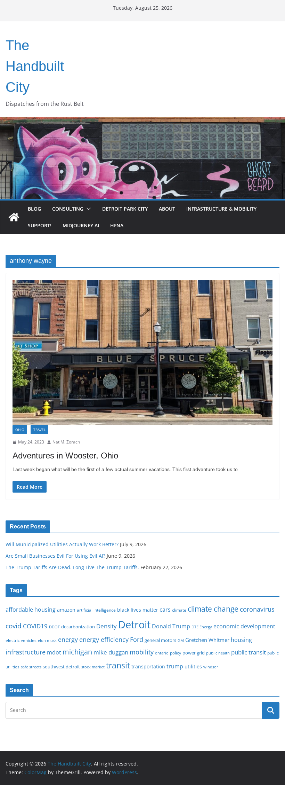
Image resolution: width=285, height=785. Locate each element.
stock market (93, 666)
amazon (66, 609)
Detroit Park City (125, 208)
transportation (148, 666)
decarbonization (78, 626)
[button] (87, 209)
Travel (39, 429)
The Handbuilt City (35, 66)
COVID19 (35, 626)
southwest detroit (61, 667)
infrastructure (26, 652)
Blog (34, 208)
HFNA (116, 225)
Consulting (67, 208)
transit (118, 665)
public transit (248, 652)
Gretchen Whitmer (207, 639)
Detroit (134, 624)
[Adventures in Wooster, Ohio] (142, 352)
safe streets (31, 666)
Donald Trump (171, 626)
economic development (244, 626)
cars (165, 609)
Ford (136, 639)
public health (218, 653)
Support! (39, 225)
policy (175, 653)
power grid (193, 653)
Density (106, 626)
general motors (160, 640)
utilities (193, 666)
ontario (162, 653)
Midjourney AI (81, 225)
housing (241, 640)
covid (14, 625)
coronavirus (257, 609)
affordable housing (31, 609)
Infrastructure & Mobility (221, 208)
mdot (54, 652)
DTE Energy (202, 627)
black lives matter (137, 609)
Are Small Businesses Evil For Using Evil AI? (55, 555)
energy (68, 639)
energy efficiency (104, 639)
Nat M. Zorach (66, 442)
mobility (142, 652)
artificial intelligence (96, 610)
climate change (213, 609)
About (167, 208)
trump (174, 666)
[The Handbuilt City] (142, 122)
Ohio (19, 429)
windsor (210, 666)
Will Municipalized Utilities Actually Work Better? (62, 544)
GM (181, 640)
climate (179, 610)
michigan (77, 652)
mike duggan (110, 652)
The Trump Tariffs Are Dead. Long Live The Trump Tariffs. (72, 567)
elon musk (47, 640)
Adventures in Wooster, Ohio (65, 455)
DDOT (54, 626)
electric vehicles (21, 640)
